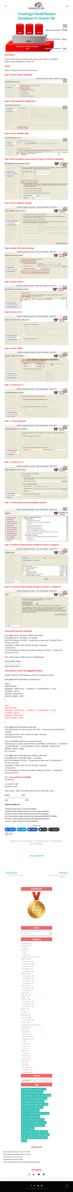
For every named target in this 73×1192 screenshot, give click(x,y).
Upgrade (23, 1065)
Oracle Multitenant (56, 841)
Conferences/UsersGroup (28, 957)
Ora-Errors (24, 1013)
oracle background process (30, 1132)
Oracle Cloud (24, 1017)
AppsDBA (23, 950)
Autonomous (47, 1095)
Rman (22, 1051)
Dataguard (24, 973)
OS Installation (25, 1027)
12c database (35, 1089)
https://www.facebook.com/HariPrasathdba (31, 814)
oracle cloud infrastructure (30, 1025)
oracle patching (26, 1135)
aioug (40, 1095)
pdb (48, 1135)
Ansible (23, 948)
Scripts (23, 1060)
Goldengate (24, 995)
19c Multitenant (26, 1006)
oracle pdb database (36, 844)
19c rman (35, 1095)
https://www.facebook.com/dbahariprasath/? (31, 818)
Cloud (37, 1098)
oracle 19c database (26, 841)
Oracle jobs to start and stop (12, 1157)
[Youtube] (39, 1174)
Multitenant (14, 841)
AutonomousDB (26, 1020)
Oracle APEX (24, 1015)
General (23, 992)
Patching (23, 1029)
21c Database (26, 971)
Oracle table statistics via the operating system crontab (21, 1162)
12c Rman (25, 1053)
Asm (22, 952)
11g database (25, 1089)
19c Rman (25, 1058)
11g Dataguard (26, 976)
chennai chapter (29, 1098)
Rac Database (26, 1036)
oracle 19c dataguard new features (32, 1119)
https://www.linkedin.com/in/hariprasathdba (30, 811)
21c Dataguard (25, 943)
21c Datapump (25, 945)
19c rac (24, 1049)
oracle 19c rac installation (29, 1126)
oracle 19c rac (41, 1123)
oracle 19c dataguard (42, 1113)
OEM (22, 1011)
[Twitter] (34, 1174)
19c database (26, 969)
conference (43, 1098)
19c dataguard (26, 1095)
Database (24, 959)
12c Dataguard (26, 978)
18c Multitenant (26, 1004)
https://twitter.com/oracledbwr (25, 821)
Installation (24, 1104)
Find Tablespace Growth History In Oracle (17, 1154)
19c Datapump (26, 990)
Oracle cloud (44, 1132)
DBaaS (24, 1022)
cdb (22, 1098)
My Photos (24, 1009)
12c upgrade (25, 1067)
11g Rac (24, 1044)
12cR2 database (27, 964)
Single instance (26, 1039)
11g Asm (24, 954)
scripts (31, 1138)
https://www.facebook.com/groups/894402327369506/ (35, 816)
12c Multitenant (26, 1001)
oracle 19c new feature (28, 1123)
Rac (22, 1041)
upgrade (24, 1141)
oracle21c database (27, 1129)
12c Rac (24, 1046)
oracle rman (36, 1135)
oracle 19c (39, 1107)
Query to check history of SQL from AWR (16, 1152)
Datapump (24, 985)
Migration (23, 997)
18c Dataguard (26, 981)
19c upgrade (25, 1072)
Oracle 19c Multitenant (41, 841)
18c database (25, 1092)
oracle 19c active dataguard (30, 1110)
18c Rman (25, 1056)
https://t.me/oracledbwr (27, 809)
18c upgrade (25, 1070)
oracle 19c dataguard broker (30, 1116)
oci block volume (42, 1104)
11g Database (26, 961)
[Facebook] (29, 1174)
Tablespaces (38, 1138)
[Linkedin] (43, 1174)
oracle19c (32, 1107)
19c (32, 1092)
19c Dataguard (26, 983)
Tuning (23, 1062)
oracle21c (41, 1126)
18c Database (26, 966)
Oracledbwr (32, 1188)
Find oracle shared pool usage (13, 1159)
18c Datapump (26, 988)
